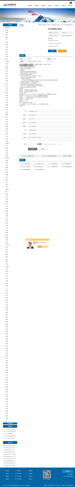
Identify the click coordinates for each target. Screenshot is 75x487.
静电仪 (7, 237)
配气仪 (7, 218)
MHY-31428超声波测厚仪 (8, 433)
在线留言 (63, 5)
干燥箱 (7, 336)
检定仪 (7, 350)
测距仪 (7, 208)
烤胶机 (7, 341)
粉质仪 (7, 155)
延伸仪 (7, 343)
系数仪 (7, 297)
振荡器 (7, 399)
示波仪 (7, 268)
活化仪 (7, 136)
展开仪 (7, 63)
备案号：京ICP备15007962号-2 (50, 485)
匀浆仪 (7, 102)
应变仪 (7, 177)
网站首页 (30, 5)
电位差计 (7, 266)
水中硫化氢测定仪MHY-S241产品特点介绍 (10, 449)
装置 (6, 191)
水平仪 (7, 247)
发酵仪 (7, 165)
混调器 (7, 114)
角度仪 (7, 259)
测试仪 (7, 353)
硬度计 (7, 312)
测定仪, (7, 365)
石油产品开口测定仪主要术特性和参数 (10, 465)
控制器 (7, 324)
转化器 (7, 194)
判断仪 (7, 124)
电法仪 (7, 145)
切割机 (7, 300)
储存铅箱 (7, 157)
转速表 (7, 92)
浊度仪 (7, 73)
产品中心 (48, 24)
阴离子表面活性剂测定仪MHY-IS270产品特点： (10, 458)
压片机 (7, 97)
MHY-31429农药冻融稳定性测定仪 (10, 435)
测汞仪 (7, 42)
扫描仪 (7, 179)
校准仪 (7, 223)
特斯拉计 (7, 189)
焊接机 (7, 68)
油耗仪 (7, 198)
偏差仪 (7, 56)
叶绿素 (7, 80)
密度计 (7, 396)
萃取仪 (7, 307)
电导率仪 (7, 143)
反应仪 (7, 184)
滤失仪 (7, 119)
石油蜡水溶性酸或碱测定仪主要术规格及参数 (10, 460)
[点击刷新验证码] (39, 144)
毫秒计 (7, 51)
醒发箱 (7, 254)
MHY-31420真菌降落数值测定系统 (67, 163)
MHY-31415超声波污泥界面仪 (9, 438)
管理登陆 (71, 485)
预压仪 (7, 100)
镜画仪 (7, 126)
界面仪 (7, 138)
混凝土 (7, 413)
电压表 (7, 133)
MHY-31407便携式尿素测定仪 (66, 166)
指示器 (7, 235)
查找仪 (7, 201)
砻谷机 (7, 162)
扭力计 (7, 203)
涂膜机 (7, 372)
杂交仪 (7, 230)
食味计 (7, 196)
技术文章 (57, 5)
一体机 (7, 374)
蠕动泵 (7, 30)
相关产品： (22, 159)
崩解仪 (7, 172)
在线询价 (52, 50)
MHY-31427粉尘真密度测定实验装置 (10, 431)
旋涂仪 (7, 116)
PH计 (7, 288)
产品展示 (43, 5)
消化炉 (7, 401)
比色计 (7, 71)
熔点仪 (7, 206)
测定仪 (7, 408)
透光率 (7, 109)
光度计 (7, 302)
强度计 (7, 251)
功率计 (7, 186)
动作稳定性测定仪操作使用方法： (10, 452)
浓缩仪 (7, 367)
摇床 (6, 273)
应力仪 (7, 83)
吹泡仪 (7, 239)
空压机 (7, 382)
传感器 (7, 370)
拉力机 (7, 131)
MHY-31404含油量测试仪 (39, 169)
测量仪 (7, 362)
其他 (6, 420)
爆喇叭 (7, 271)
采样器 (7, 411)
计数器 (7, 418)
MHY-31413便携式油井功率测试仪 (53, 166)
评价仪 (7, 249)
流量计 (7, 319)
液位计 (7, 227)
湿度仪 (7, 391)
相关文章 (10, 442)
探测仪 (7, 278)
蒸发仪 (7, 59)
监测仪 (7, 358)
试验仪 (7, 47)
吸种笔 (7, 232)
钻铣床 (7, 32)
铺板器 (7, 167)
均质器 (7, 309)
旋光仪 (7, 317)
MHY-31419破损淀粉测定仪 (53, 163)
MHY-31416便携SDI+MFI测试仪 (40, 163)
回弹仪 (7, 112)
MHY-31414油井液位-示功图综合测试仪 (40, 166)
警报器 (7, 104)
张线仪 (7, 148)
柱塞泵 (7, 333)
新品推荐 (10, 426)
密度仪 (7, 326)
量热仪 (7, 78)
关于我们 (36, 5)
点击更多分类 (10, 423)
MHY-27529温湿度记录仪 (19, 476)
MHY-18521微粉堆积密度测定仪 (26, 169)
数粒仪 (7, 90)
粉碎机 (7, 379)
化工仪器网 (68, 485)
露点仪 (7, 295)
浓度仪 (7, 285)
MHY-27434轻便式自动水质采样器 (19, 473)
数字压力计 (8, 244)
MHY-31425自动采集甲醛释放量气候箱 (10, 429)
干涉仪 (7, 85)
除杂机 (7, 141)
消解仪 (7, 331)
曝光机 (7, 329)
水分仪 (7, 290)
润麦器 (7, 153)
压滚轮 (7, 213)
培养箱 (7, 338)
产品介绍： (22, 55)
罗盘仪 (7, 37)
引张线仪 (7, 61)
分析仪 (7, 394)
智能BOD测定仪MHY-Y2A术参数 (10, 454)
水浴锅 (7, 283)
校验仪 (7, 360)
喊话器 (7, 95)
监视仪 (7, 292)
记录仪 (7, 348)
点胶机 (7, 389)
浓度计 (7, 355)
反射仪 (7, 314)
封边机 (7, 66)
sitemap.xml (58, 485)
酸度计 (7, 415)
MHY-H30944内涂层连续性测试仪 (26, 166)
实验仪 (7, 384)
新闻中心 (50, 5)
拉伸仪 (7, 242)
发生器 (7, 44)
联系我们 (70, 5)
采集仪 (7, 280)
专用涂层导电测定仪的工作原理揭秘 (10, 447)
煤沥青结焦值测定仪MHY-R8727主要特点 (10, 456)
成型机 (7, 107)
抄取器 (7, 174)
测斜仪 (7, 403)
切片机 (7, 276)
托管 (6, 39)
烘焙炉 (7, 160)
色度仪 (7, 49)
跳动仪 (7, 54)
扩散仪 (7, 150)
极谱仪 (7, 261)
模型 (6, 182)
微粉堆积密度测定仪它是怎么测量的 (10, 445)
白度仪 (7, 220)
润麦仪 (7, 121)
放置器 (7, 215)
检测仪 (7, 406)
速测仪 (7, 377)
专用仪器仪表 (7, 27)
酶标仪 (7, 256)
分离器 (7, 225)
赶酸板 (7, 321)
